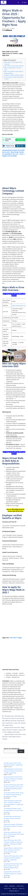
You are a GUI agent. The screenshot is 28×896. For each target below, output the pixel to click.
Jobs (19, 723)
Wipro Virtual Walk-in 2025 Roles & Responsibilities (13, 72)
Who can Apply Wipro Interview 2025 (12, 68)
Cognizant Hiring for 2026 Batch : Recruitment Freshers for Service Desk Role (13, 826)
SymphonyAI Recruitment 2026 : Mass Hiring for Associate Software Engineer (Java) (13, 865)
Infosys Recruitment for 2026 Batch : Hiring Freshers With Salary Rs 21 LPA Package (14, 834)
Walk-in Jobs (9, 725)
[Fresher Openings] (3, 2)
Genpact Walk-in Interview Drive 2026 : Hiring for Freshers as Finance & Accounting (13, 850)
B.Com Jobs (5, 718)
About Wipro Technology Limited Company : (13, 63)
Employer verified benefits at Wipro (14, 75)
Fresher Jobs (9, 723)
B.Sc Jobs (12, 718)
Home (6, 886)
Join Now (21, 140)
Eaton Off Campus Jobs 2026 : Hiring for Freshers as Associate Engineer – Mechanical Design (13, 842)
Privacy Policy (20, 886)
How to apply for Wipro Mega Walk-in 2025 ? (14, 78)
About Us (14, 888)
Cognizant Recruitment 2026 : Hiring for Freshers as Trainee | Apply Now (13, 873)
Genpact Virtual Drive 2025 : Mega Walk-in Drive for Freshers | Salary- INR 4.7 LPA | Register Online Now (13, 730)
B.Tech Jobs (18, 718)
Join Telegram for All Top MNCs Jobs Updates (14, 295)
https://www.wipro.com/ (19, 305)
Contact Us (21, 888)
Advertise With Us (14, 891)
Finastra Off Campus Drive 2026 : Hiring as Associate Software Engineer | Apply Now (13, 858)
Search (21, 751)
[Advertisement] (14, 173)
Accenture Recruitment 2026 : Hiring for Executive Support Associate (12, 818)
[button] (18, 2)
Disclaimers (12, 886)
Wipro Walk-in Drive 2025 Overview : (14, 66)
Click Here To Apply (16, 638)
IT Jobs (15, 723)
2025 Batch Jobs (19, 716)
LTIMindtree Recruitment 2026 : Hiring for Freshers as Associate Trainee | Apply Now (13, 771)
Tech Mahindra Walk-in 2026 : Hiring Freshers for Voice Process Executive (13, 810)
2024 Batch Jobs (9, 716)
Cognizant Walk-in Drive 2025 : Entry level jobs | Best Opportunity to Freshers (14, 737)
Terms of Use (7, 888)
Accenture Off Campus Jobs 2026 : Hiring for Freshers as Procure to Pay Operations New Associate (14, 786)
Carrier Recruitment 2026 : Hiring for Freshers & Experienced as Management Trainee (13, 794)
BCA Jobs (14, 720)
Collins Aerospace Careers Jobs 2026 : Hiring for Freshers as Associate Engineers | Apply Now (13, 802)
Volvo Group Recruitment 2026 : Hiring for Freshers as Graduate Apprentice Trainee (13, 779)
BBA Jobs (8, 720)
